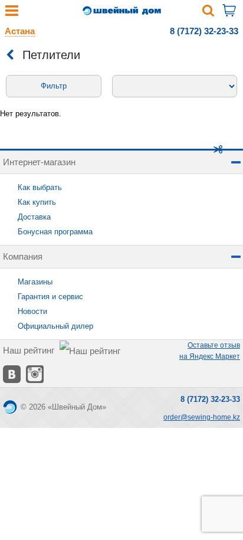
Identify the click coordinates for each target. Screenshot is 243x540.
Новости (32, 311)
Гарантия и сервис (50, 296)
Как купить (37, 202)
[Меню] (11, 13)
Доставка (34, 216)
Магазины (35, 281)
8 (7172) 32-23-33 (204, 31)
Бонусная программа (55, 231)
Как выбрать (40, 187)
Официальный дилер (55, 326)
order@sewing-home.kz (201, 417)
